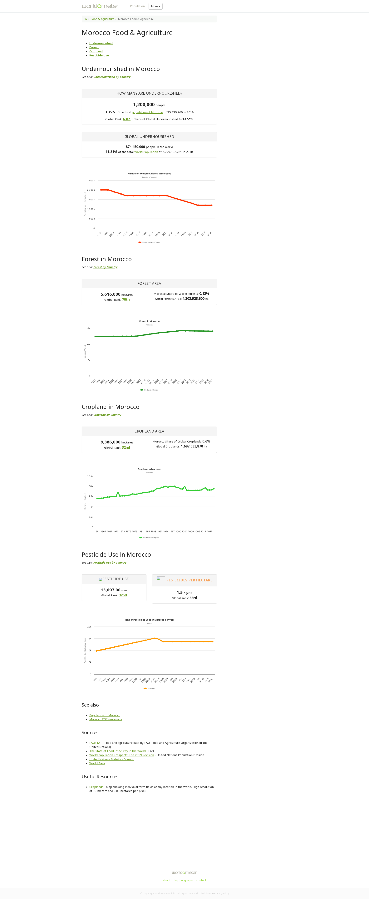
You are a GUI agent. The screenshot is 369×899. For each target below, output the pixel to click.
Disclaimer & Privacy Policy (214, 893)
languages (187, 880)
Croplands (96, 787)
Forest (94, 47)
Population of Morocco (104, 715)
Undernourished (101, 43)
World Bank (97, 763)
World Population (146, 152)
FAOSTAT (95, 743)
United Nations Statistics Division (111, 759)
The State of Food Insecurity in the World (117, 751)
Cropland (96, 51)
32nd (126, 447)
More (155, 6)
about (166, 880)
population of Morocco (147, 112)
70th (126, 299)
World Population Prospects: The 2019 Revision (121, 755)
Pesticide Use (99, 55)
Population (137, 6)
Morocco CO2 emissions (105, 719)
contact (201, 880)
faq (176, 880)
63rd (126, 118)
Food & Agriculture (102, 19)
